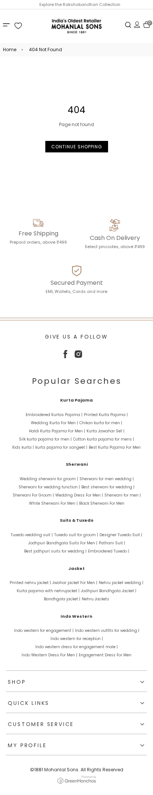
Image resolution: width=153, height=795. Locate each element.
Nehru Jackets (95, 599)
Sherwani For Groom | (33, 495)
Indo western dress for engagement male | (76, 647)
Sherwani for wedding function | (49, 487)
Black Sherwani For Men (101, 503)
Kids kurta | (23, 447)
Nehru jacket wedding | (121, 582)
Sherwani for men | (122, 495)
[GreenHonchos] (76, 782)
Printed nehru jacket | (30, 582)
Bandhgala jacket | (62, 599)
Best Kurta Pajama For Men (115, 447)
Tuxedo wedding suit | (32, 535)
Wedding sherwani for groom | (49, 479)
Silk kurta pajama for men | (45, 439)
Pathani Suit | (112, 543)
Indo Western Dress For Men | (49, 655)
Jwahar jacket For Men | (74, 582)
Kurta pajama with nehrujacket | (48, 591)
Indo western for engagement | (44, 630)
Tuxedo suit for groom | (76, 535)
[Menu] (7, 24)
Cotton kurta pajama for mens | (103, 439)
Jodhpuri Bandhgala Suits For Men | (62, 543)
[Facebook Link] (65, 356)
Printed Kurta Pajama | (106, 415)
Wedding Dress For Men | (79, 495)
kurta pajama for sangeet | (61, 447)
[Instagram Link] (78, 356)
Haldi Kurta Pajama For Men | (57, 431)
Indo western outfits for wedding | (107, 630)
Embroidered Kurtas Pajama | (54, 415)
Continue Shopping (76, 147)
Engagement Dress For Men (105, 655)
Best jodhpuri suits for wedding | (55, 551)
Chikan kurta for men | (100, 423)
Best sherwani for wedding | (107, 487)
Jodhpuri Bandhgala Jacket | (108, 591)
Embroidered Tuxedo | (108, 551)
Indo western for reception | (77, 638)
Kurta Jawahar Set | (105, 431)
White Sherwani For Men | (53, 503)
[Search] (128, 24)
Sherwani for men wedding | (106, 479)
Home (9, 49)
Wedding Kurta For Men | (54, 423)
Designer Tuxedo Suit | (121, 535)
